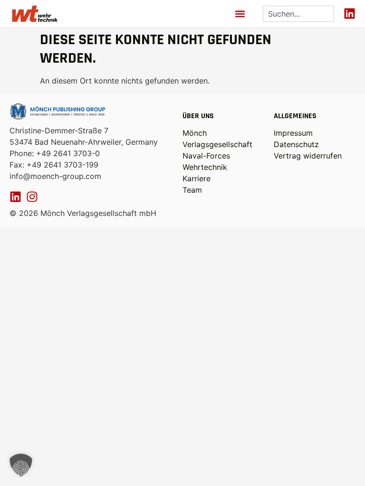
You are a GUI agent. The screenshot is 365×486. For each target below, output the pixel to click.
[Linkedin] (349, 13)
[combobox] (298, 14)
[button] (240, 13)
